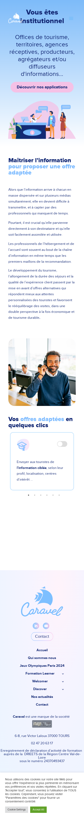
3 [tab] (41, 495)
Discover (40, 689)
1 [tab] (29, 495)
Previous (5, 464)
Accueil (42, 650)
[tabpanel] (42, 461)
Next (79, 464)
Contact (42, 636)
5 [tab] (53, 495)
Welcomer (40, 681)
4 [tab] (47, 495)
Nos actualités (42, 697)
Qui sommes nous (42, 658)
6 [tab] (59, 495)
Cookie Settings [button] (17, 809)
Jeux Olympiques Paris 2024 (42, 666)
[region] (42, 73)
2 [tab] (35, 495)
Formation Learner (39, 673)
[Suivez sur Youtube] (46, 626)
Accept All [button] (38, 809)
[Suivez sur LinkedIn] (36, 626)
